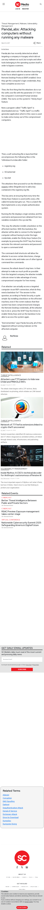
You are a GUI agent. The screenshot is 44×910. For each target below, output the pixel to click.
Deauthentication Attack (13, 808)
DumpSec (7, 821)
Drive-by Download (10, 817)
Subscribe (22, 669)
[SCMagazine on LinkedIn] (27, 867)
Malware (23, 23)
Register (25, 9)
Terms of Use (28, 664)
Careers (31, 877)
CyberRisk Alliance (16, 877)
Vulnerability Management (14, 469)
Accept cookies (22, 907)
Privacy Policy (36, 664)
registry (4, 187)
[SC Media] (22, 4)
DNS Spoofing (9, 801)
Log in (17, 9)
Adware (6, 795)
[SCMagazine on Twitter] (22, 867)
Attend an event (24, 886)
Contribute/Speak (15, 886)
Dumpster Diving (10, 824)
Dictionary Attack (10, 814)
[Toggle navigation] (3, 4)
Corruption (7, 798)
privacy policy (29, 902)
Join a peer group (33, 886)
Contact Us (24, 877)
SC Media (8, 877)
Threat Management (10, 23)
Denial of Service (10, 811)
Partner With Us (22, 889)
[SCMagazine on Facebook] (17, 867)
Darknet (6, 804)
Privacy (36, 877)
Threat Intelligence (11, 375)
